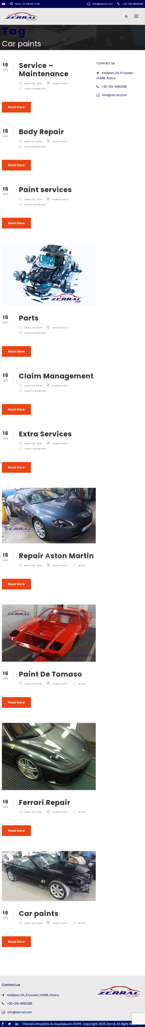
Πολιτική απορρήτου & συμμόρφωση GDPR (52, 1024)
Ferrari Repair (44, 802)
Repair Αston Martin (56, 556)
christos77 (60, 83)
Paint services (45, 190)
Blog (81, 565)
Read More (16, 107)
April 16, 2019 (33, 83)
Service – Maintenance (44, 70)
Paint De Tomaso (50, 674)
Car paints (39, 913)
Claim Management (56, 376)
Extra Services (45, 434)
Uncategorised (35, 88)
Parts (29, 318)
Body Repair (41, 132)
